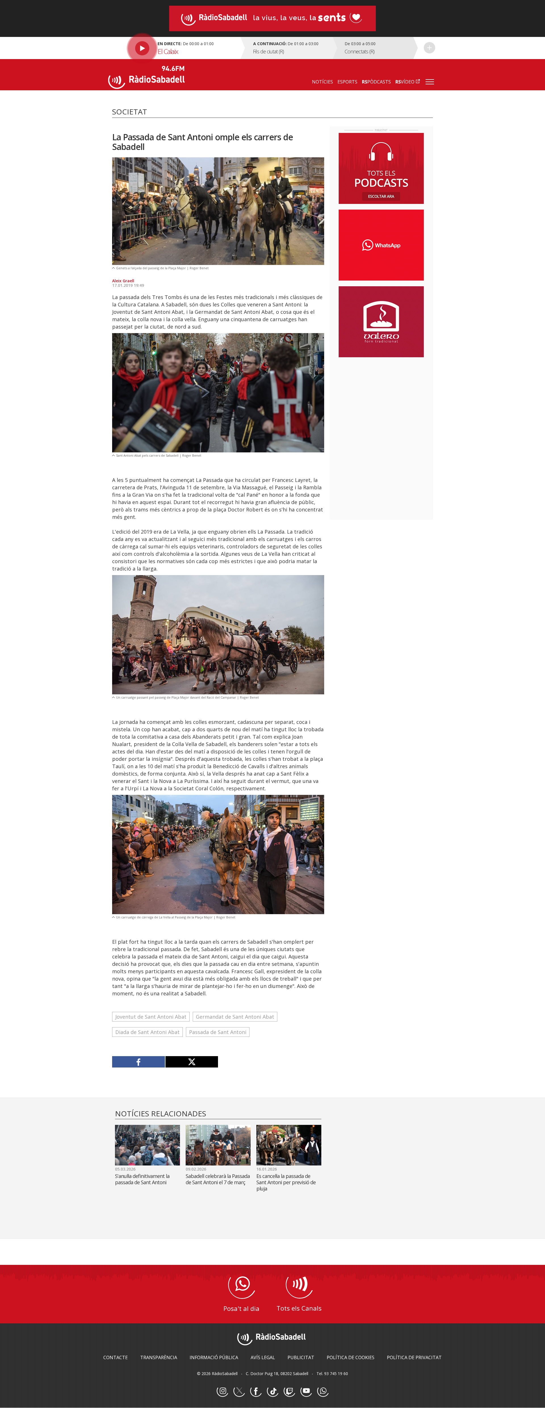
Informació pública (214, 1357)
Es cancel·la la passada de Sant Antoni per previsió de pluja (286, 1182)
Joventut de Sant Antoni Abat (150, 1016)
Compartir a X (191, 1062)
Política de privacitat (414, 1357)
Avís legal (263, 1357)
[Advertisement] (381, 398)
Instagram (222, 1391)
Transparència (158, 1357)
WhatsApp (322, 1391)
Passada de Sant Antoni (217, 1032)
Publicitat (301, 1357)
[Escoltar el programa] (173, 48)
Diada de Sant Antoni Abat (147, 1032)
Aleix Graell (123, 280)
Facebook (255, 1391)
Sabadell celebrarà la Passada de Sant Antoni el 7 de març (218, 1179)
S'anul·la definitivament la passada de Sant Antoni (142, 1179)
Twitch (289, 1391)
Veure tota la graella (429, 47)
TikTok (272, 1391)
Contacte (115, 1357)
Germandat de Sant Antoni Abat (235, 1016)
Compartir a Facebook (138, 1062)
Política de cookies (350, 1357)
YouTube (306, 1391)
